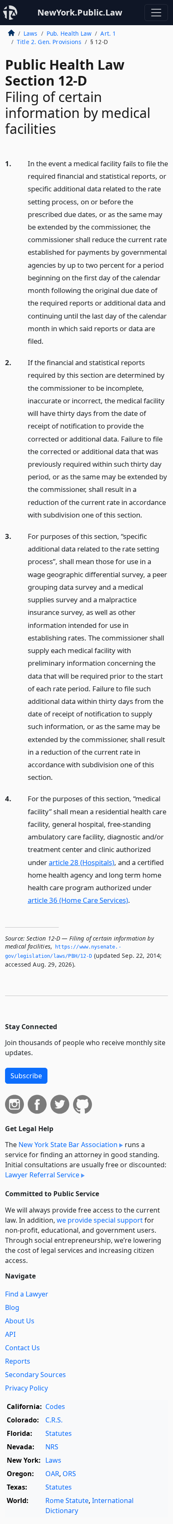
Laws (31, 33)
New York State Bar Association (68, 1144)
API (10, 1334)
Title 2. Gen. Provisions (49, 42)
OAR (52, 1473)
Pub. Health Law (69, 33)
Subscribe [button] (26, 1075)
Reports (17, 1361)
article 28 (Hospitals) (81, 862)
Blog (12, 1307)
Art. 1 (108, 33)
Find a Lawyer (26, 1294)
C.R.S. (54, 1420)
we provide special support (100, 1220)
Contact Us (22, 1347)
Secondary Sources (35, 1374)
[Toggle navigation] (156, 12)
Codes (55, 1406)
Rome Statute (67, 1500)
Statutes (58, 1433)
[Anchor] (48, 340)
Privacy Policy (26, 1388)
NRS (51, 1446)
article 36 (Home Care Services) (78, 900)
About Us (19, 1320)
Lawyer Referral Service (42, 1174)
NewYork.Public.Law (79, 12)
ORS (69, 1473)
